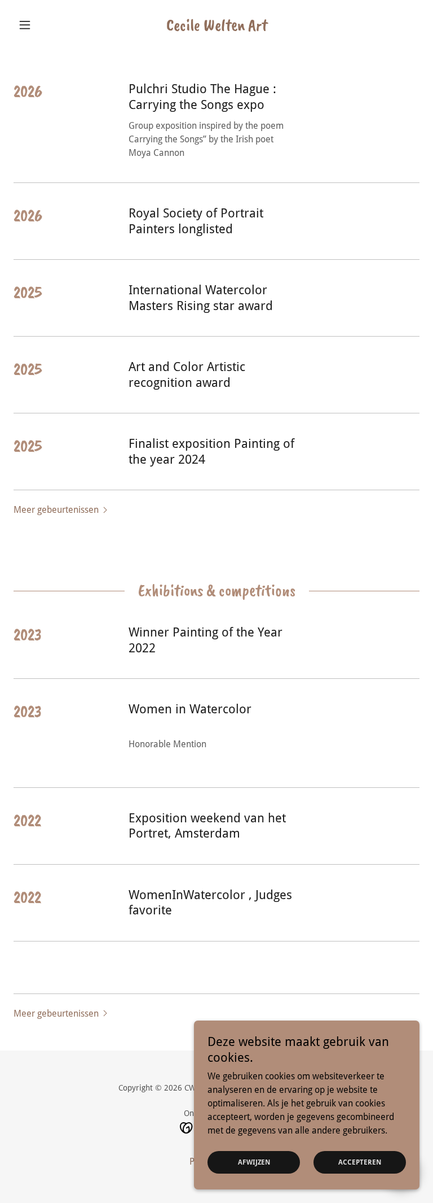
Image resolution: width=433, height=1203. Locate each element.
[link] (216, 27)
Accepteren (359, 1162)
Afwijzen (254, 1162)
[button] (44, 25)
